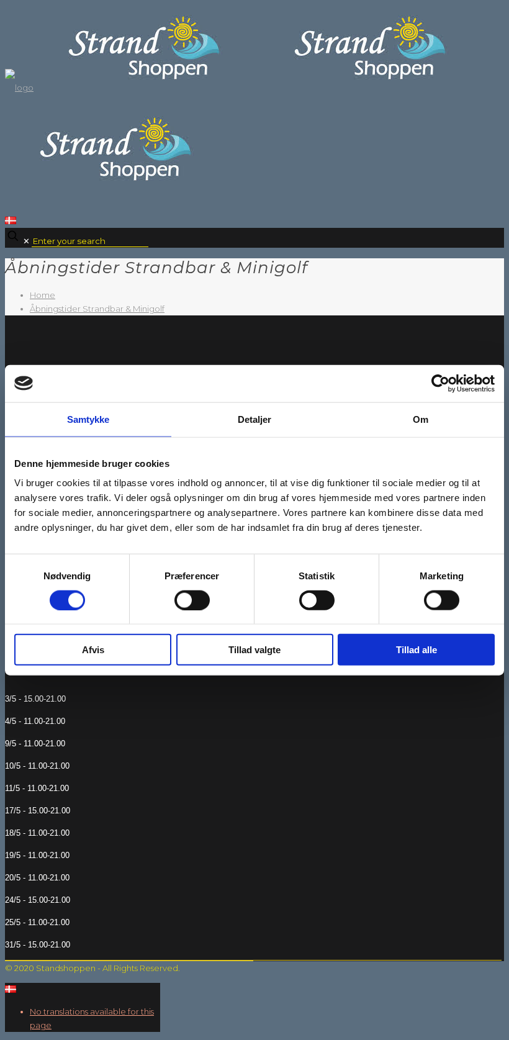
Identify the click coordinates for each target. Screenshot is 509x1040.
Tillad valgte (254, 649)
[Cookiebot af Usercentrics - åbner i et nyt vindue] (440, 383)
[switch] (192, 600)
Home (42, 295)
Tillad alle (416, 649)
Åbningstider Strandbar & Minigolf (97, 309)
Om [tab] (420, 419)
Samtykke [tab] (88, 419)
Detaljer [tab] (255, 419)
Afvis (93, 649)
